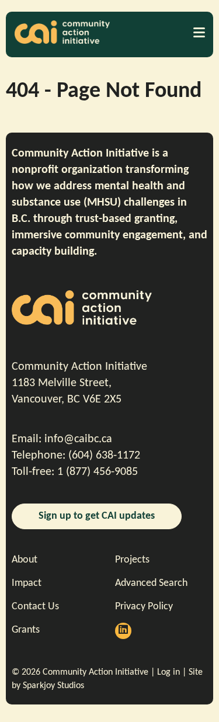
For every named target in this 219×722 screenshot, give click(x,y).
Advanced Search (151, 583)
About (24, 559)
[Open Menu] (198, 32)
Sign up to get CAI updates (97, 516)
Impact (26, 583)
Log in (168, 672)
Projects (132, 559)
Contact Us (35, 606)
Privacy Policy (144, 606)
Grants (26, 630)
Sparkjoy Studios (53, 685)
